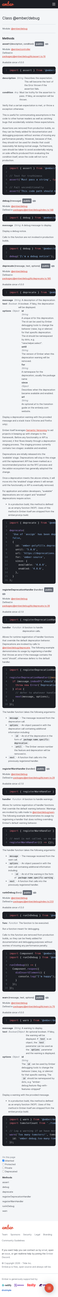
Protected (9, 1164)
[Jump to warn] (47, 997)
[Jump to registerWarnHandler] (48, 769)
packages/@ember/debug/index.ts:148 (33, 209)
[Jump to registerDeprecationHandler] (3, 594)
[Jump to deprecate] (52, 266)
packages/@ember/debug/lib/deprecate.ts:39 (26, 605)
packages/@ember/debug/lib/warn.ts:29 (34, 777)
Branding (47, 1234)
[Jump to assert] (46, 44)
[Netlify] (7, 1286)
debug (5, 1187)
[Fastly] (32, 1286)
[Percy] (44, 1286)
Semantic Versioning (36, 430)
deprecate (7, 1191)
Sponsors (15, 1234)
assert (5, 1182)
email (44, 1250)
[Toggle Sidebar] (49, 1288)
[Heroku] (19, 1286)
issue (7, 1253)
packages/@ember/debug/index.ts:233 (33, 901)
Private (8, 1167)
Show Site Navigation (53, 4)
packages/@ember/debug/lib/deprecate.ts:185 (26, 278)
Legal (37, 1234)
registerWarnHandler (12, 1201)
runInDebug (8, 1206)
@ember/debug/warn (43, 812)
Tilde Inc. (27, 1263)
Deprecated (10, 1171)
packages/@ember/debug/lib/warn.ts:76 (34, 1006)
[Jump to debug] (34, 201)
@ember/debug (19, 28)
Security (27, 1234)
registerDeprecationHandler (16, 1196)
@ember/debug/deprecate (16, 647)
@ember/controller (20, 49)
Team (5, 1234)
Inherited (9, 1160)
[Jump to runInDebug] (34, 892)
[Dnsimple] (6, 1291)
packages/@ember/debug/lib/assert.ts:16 (24, 56)
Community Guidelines (13, 1240)
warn (4, 1210)
